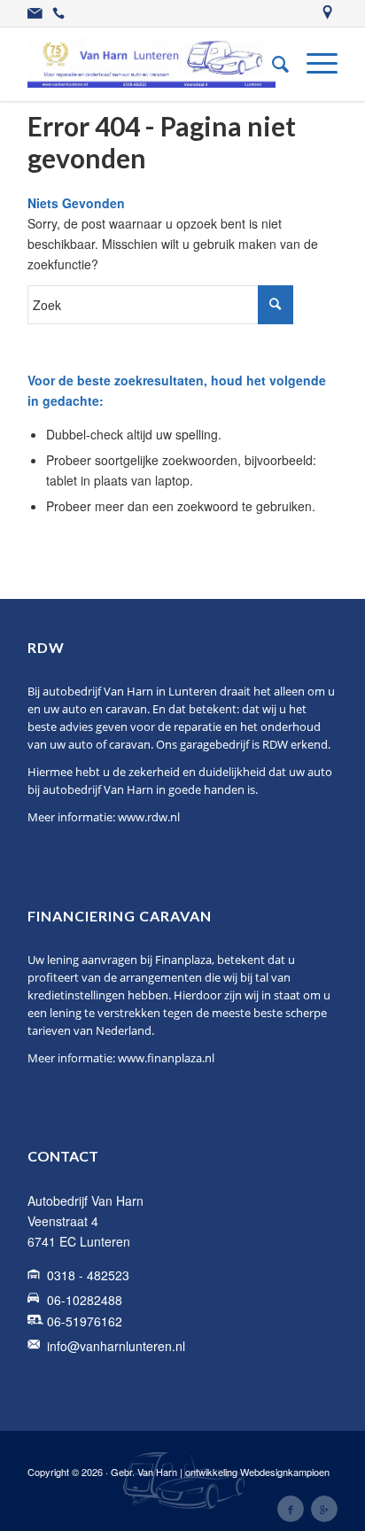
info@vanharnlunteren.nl (116, 1346)
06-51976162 (84, 1321)
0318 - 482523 (88, 1275)
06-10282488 (84, 1300)
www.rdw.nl (149, 817)
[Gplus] (324, 1509)
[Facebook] (290, 1509)
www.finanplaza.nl (166, 1058)
